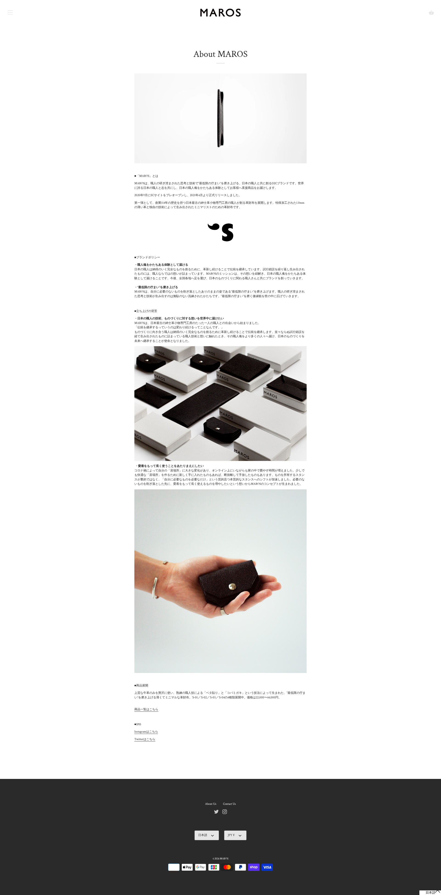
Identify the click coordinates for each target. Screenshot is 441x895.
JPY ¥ (231, 835)
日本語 (202, 835)
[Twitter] (216, 812)
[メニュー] (10, 13)
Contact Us (229, 804)
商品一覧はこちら (146, 709)
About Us (210, 804)
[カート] (431, 12)
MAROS (224, 858)
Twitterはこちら (144, 739)
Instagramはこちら (146, 732)
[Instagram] (224, 812)
